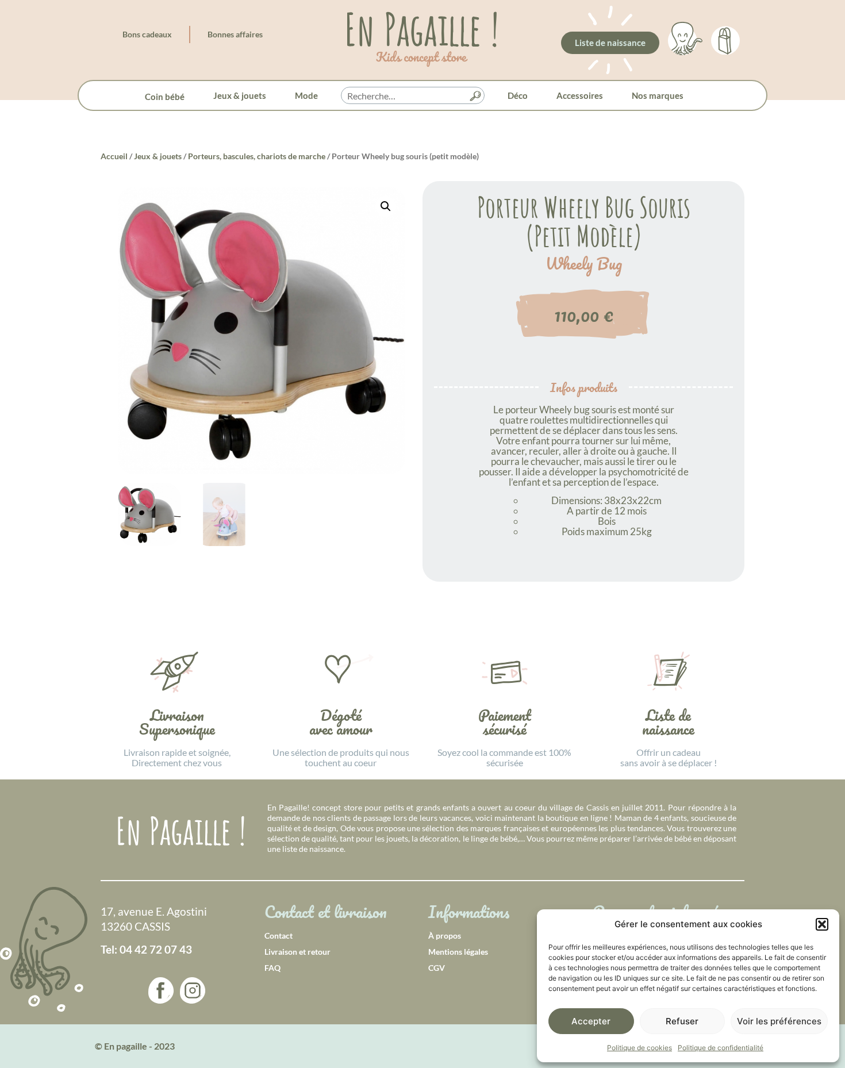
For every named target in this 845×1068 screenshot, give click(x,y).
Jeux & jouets (239, 95)
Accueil (114, 156)
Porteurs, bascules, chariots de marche (256, 156)
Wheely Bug (584, 264)
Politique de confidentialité (720, 1047)
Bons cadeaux (147, 34)
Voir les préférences (779, 1021)
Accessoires (579, 95)
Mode (306, 95)
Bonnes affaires (235, 34)
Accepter (590, 1021)
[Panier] (725, 38)
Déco (518, 95)
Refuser (682, 1021)
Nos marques (657, 95)
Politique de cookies (639, 1047)
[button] (822, 924)
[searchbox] (412, 96)
